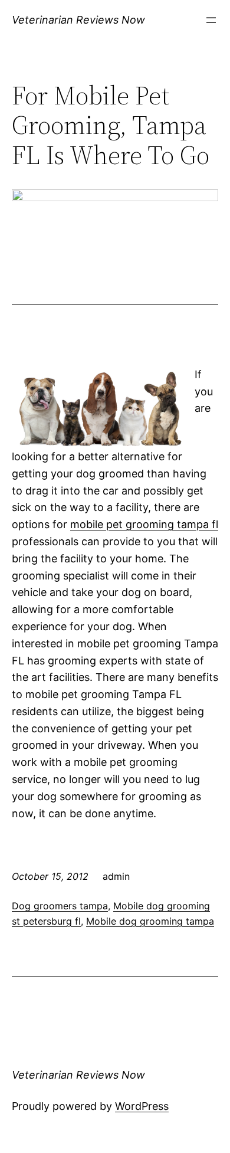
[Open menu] (211, 20)
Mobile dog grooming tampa (150, 921)
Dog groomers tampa (60, 906)
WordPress (142, 1106)
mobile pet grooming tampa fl (144, 524)
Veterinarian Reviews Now (78, 20)
